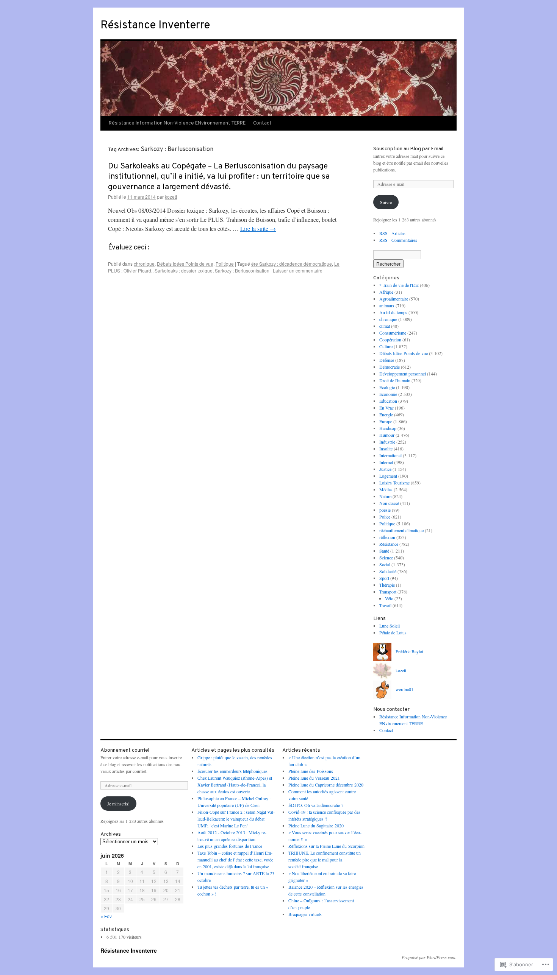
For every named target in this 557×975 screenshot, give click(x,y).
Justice (385, 469)
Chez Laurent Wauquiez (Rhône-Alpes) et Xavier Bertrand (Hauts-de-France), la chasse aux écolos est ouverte (234, 784)
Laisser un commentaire (297, 270)
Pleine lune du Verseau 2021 (314, 778)
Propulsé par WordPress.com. (429, 957)
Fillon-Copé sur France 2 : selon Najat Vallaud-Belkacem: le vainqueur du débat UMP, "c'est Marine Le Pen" (236, 819)
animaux (386, 305)
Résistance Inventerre (155, 26)
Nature (385, 496)
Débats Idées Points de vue (185, 263)
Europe (385, 421)
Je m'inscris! (118, 804)
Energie (386, 414)
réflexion (387, 537)
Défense (386, 360)
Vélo (389, 598)
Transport (387, 592)
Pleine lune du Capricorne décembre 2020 (325, 785)
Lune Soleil (389, 626)
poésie (385, 510)
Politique (225, 263)
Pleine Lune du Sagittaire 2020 (316, 825)
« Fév (106, 916)
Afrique (386, 292)
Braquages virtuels (305, 914)
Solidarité (387, 571)
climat (384, 326)
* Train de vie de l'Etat (399, 285)
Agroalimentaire (393, 299)
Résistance (388, 544)
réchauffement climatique (401, 530)
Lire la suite (258, 228)
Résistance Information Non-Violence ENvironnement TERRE (177, 123)
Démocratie (389, 367)
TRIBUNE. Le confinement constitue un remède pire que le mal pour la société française (324, 859)
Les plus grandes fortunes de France (229, 846)
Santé (384, 551)
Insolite (386, 448)
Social (384, 564)
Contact (262, 123)
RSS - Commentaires (398, 240)
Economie (388, 394)
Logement (388, 476)
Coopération (390, 339)
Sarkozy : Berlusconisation (242, 270)
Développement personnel (402, 374)
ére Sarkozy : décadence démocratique (291, 263)
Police (384, 517)
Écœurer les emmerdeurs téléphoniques (232, 771)
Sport (384, 578)
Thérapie (387, 585)
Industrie (387, 442)
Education (388, 401)
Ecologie (387, 387)
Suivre (386, 202)
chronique (144, 263)
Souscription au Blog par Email (408, 149)
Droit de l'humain (394, 380)
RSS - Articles (392, 233)
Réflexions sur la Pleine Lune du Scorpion (326, 846)
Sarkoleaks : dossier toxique (184, 270)
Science (386, 557)
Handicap (387, 428)
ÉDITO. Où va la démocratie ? (315, 805)
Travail (385, 605)
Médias (386, 489)
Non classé (389, 503)
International (390, 455)
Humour (386, 435)
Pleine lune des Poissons (310, 771)
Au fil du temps (393, 312)
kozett (171, 196)
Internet (386, 462)
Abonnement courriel (124, 750)
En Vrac (386, 408)
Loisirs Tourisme (394, 483)
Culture (386, 346)
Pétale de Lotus (393, 632)
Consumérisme (392, 333)
